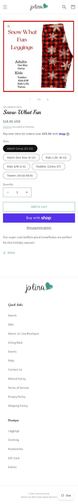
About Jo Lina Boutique (23, 333)
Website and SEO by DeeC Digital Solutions (39, 497)
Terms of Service (18, 387)
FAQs (11, 360)
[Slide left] (30, 99)
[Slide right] (47, 99)
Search (12, 315)
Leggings (13, 431)
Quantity (8, 184)
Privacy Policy (16, 396)
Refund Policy (17, 378)
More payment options (39, 227)
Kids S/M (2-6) (16, 166)
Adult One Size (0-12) (21, 157)
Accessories (15, 449)
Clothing (13, 440)
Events (12, 351)
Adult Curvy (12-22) (20, 148)
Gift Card (13, 458)
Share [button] (11, 252)
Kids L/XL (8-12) (56, 157)
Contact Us (15, 369)
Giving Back (15, 342)
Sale (10, 324)
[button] (5, 7)
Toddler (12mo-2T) (48, 166)
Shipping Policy (18, 405)
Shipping (7, 127)
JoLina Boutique (42, 493)
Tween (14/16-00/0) (20, 175)
